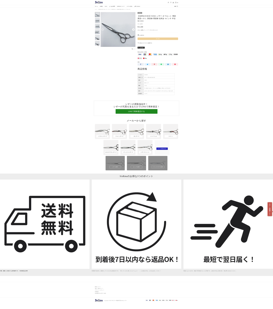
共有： (139, 62)
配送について (97, 286)
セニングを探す (136, 166)
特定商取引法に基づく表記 (100, 293)
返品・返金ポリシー (99, 288)
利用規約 (97, 291)
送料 (142, 30)
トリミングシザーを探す (157, 166)
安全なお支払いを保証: (142, 52)
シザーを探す (115, 166)
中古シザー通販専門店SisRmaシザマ (99, 2)
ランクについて (151, 77)
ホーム (96, 9)
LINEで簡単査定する (136, 111)
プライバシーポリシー (99, 290)
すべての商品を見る (162, 148)
